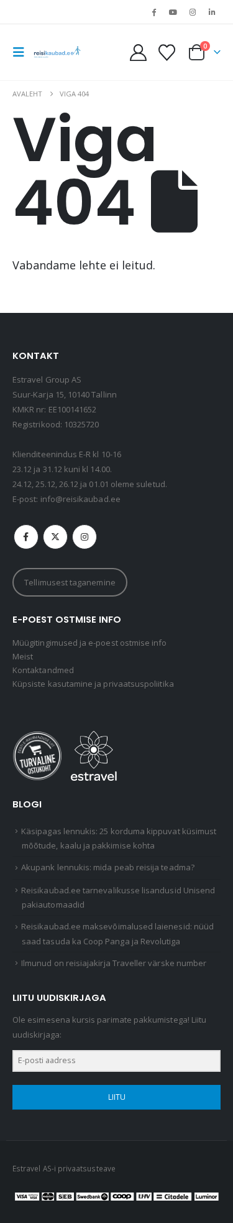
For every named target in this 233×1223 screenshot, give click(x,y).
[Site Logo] (57, 52)
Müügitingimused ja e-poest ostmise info (89, 642)
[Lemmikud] (166, 52)
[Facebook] (153, 12)
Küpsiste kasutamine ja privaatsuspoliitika (93, 683)
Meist (22, 656)
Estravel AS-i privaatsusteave (64, 1168)
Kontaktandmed (43, 670)
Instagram (84, 536)
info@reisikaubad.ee (80, 499)
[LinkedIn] (212, 12)
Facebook (26, 536)
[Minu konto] (138, 52)
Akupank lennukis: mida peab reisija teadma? (107, 867)
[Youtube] (173, 12)
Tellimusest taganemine (69, 582)
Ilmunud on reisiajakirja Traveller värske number (113, 963)
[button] (22, 52)
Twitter (55, 536)
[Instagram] (193, 12)
